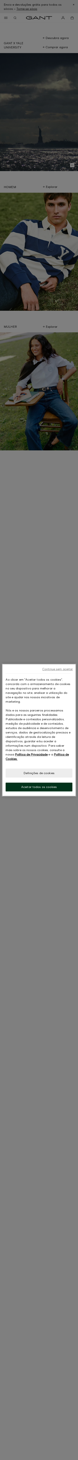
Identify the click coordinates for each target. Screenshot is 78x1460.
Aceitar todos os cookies (39, 787)
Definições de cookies (39, 773)
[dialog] (39, 730)
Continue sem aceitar (57, 669)
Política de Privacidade (31, 754)
